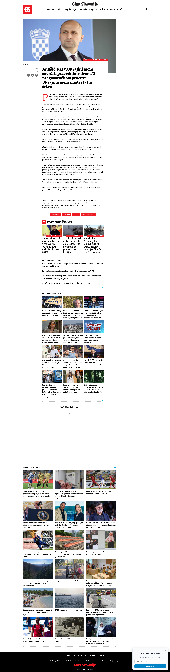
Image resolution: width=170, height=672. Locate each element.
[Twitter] (28, 75)
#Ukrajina (66, 214)
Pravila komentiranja (107, 661)
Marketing (53, 661)
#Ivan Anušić (56, 214)
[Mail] (32, 75)
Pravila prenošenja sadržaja (93, 661)
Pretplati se (150, 666)
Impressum (81, 661)
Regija (68, 9)
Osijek (60, 9)
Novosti (51, 9)
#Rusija (76, 214)
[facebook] (36, 75)
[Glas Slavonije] (27, 13)
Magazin (93, 9)
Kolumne (104, 9)
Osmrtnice (115, 9)
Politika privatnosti (62, 661)
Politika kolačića (72, 661)
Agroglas (117, 661)
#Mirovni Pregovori (88, 214)
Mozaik (83, 9)
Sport (75, 9)
